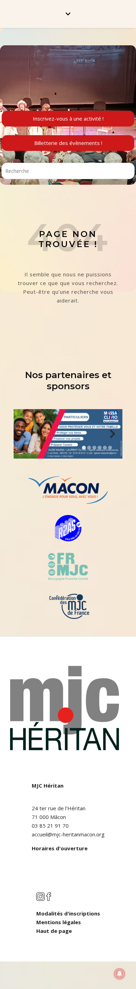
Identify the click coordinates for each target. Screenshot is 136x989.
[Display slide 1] (84, 448)
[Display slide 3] (94, 448)
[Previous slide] (23, 434)
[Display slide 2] (89, 448)
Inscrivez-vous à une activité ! (68, 118)
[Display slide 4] (99, 448)
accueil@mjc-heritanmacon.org (68, 834)
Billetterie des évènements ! (68, 142)
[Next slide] (113, 434)
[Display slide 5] (105, 448)
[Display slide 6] (110, 448)
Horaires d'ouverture (60, 848)
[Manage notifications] (119, 973)
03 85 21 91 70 (50, 825)
